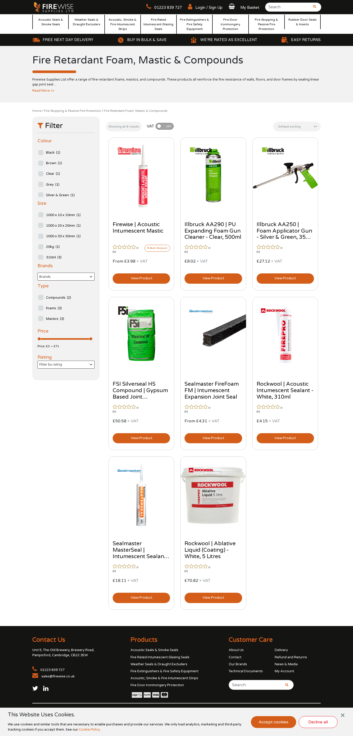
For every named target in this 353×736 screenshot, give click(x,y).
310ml (54, 257)
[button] (243, 7)
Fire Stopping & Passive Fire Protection (266, 24)
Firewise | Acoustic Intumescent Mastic (138, 227)
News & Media (286, 664)
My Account (284, 671)
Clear (53, 174)
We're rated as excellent (228, 40)
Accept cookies (273, 722)
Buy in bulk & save (147, 40)
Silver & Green (60, 195)
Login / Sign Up (208, 7)
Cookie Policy (89, 729)
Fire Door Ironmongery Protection (230, 24)
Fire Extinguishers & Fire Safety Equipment (194, 24)
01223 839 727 (167, 7)
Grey (52, 185)
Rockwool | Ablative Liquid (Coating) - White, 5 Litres (210, 550)
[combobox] (66, 277)
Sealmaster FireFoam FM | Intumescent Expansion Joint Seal (212, 390)
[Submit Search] (313, 8)
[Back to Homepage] (53, 6)
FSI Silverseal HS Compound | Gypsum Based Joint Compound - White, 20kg (140, 397)
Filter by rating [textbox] (50, 364)
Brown (54, 163)
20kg (53, 247)
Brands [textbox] (45, 277)
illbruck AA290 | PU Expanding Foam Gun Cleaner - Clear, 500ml (213, 231)
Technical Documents (246, 671)
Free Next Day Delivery (68, 40)
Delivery (281, 650)
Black (53, 153)
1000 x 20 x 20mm (63, 226)
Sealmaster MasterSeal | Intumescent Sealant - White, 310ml (141, 553)
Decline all (318, 722)
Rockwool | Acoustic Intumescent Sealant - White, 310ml (285, 390)
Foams (54, 308)
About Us (236, 650)
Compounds (58, 298)
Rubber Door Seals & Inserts (302, 22)
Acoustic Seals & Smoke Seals (50, 22)
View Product (141, 278)
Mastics (55, 319)
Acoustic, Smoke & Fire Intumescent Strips (122, 24)
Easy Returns (306, 40)
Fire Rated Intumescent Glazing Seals (158, 24)
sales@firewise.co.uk (58, 676)
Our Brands (238, 664)
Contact (235, 657)
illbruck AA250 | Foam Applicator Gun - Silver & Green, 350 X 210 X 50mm (285, 234)
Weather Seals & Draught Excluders (86, 22)
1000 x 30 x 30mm (63, 236)
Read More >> (43, 91)
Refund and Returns (291, 657)
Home (36, 111)
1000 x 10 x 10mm (63, 215)
